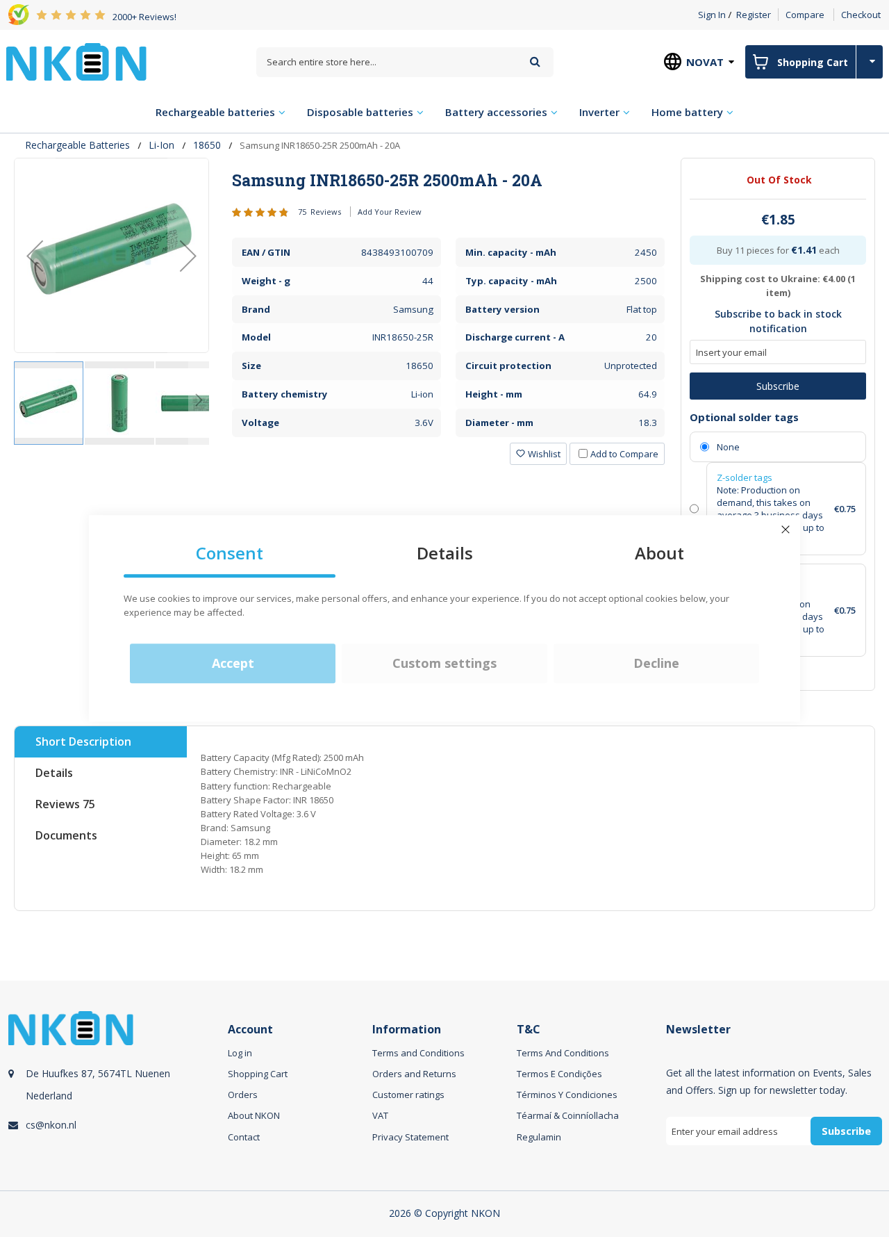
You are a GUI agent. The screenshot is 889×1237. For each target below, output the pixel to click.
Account (250, 1029)
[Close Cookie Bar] (785, 529)
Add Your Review (390, 211)
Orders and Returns (414, 1073)
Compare (805, 14)
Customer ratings (408, 1094)
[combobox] (405, 62)
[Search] (535, 61)
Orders (243, 1094)
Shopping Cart (258, 1073)
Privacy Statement (410, 1137)
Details (54, 772)
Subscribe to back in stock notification (778, 321)
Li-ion (161, 144)
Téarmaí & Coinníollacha (568, 1115)
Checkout (861, 14)
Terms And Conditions (563, 1053)
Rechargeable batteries (77, 144)
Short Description (83, 741)
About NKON (254, 1115)
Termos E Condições (559, 1073)
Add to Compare (624, 454)
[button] (35, 255)
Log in (240, 1053)
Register (753, 14)
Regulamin (539, 1137)
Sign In (712, 14)
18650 (207, 144)
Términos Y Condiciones (567, 1094)
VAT (380, 1115)
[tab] (448, 180)
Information (406, 1029)
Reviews (65, 804)
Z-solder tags (744, 477)
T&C (528, 1029)
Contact (244, 1137)
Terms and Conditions (418, 1053)
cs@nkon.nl (51, 1124)
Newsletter (698, 1029)
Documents (66, 835)
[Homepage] (76, 62)
